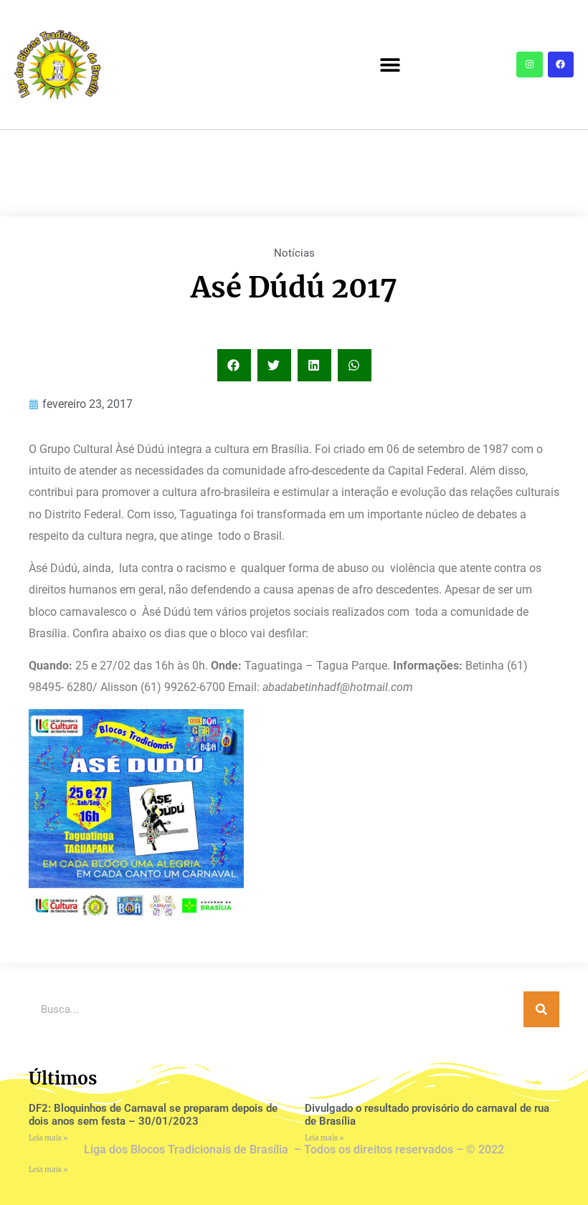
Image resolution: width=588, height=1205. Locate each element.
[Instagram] (529, 64)
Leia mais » (48, 1138)
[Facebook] (561, 64)
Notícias (294, 253)
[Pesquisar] (541, 1009)
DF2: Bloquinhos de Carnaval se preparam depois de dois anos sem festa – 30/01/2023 (153, 1115)
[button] (390, 65)
